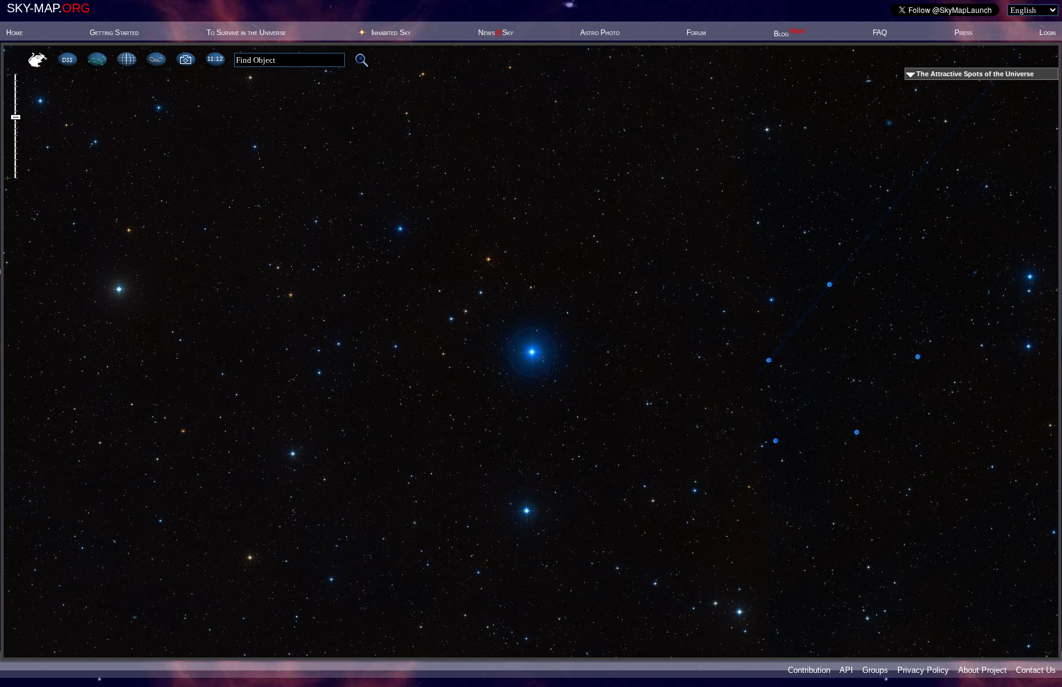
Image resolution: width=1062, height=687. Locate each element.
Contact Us (1036, 670)
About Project (982, 670)
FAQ (880, 32)
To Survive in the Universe (246, 32)
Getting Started (114, 32)
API (846, 670)
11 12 (215, 58)
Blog (790, 34)
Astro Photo (600, 32)
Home (14, 32)
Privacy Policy (923, 670)
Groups (875, 670)
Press (963, 32)
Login (1047, 32)
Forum (696, 32)
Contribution (809, 670)
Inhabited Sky (391, 32)
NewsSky (495, 32)
